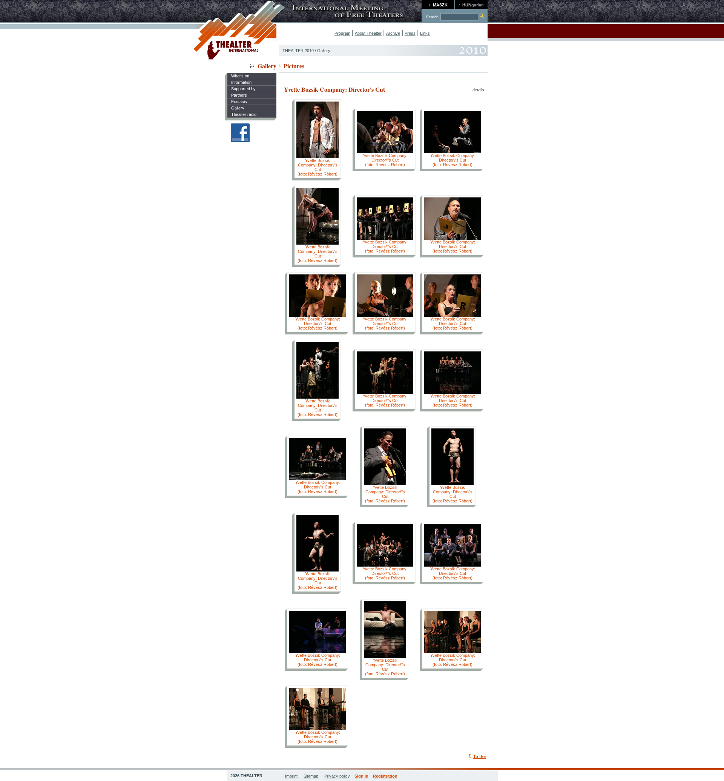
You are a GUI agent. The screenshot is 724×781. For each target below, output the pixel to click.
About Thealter (368, 33)
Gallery (237, 108)
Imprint (291, 776)
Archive (393, 33)
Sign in (361, 776)
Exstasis (239, 101)
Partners (239, 95)
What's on (240, 76)
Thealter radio (243, 114)
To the (479, 756)
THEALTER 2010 (298, 50)
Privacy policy (337, 776)
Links (425, 33)
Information (241, 82)
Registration (385, 776)
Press (410, 33)
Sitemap (311, 776)
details (478, 90)
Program (342, 33)
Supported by (243, 88)
